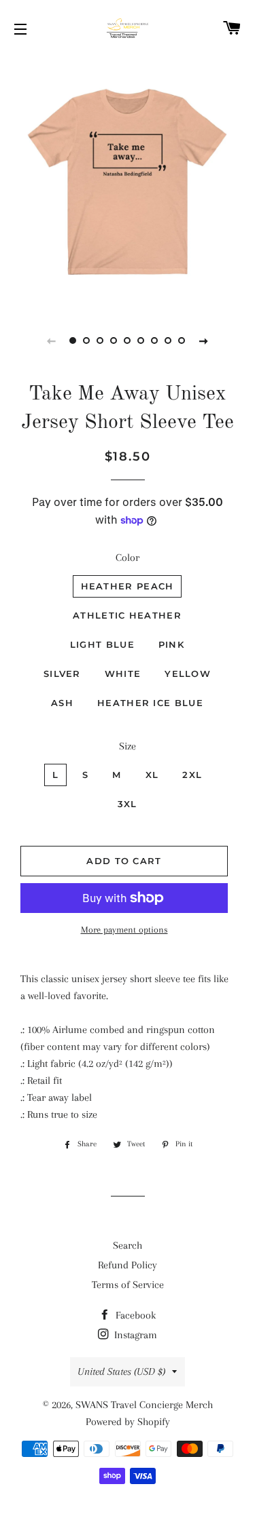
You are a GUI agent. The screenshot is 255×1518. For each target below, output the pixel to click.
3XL (127, 803)
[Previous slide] (52, 340)
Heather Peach (127, 586)
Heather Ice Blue (150, 702)
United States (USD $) (121, 1371)
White (123, 673)
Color (127, 557)
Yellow (188, 673)
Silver (62, 673)
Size (127, 746)
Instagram (134, 1335)
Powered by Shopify (128, 1422)
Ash (62, 702)
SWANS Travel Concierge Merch (144, 1405)
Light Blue (102, 644)
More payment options (124, 930)
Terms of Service (128, 1285)
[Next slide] (204, 340)
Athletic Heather (127, 615)
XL (152, 774)
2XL (192, 774)
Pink (171, 644)
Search (127, 1245)
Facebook (134, 1315)
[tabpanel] (127, 181)
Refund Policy (127, 1265)
